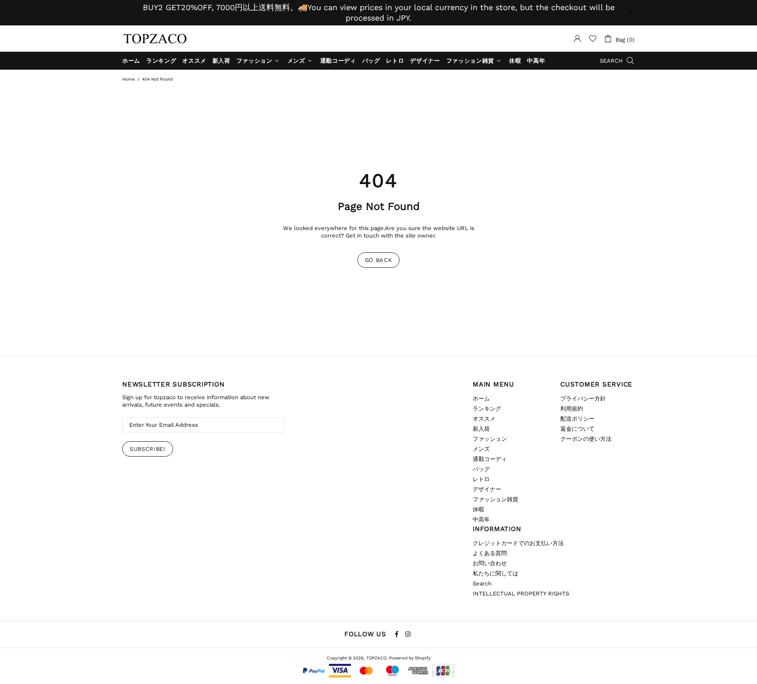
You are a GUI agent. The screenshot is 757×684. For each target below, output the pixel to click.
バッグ (481, 469)
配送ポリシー (577, 418)
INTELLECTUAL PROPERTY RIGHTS (521, 593)
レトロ (481, 479)
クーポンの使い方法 (586, 439)
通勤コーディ (490, 459)
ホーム (481, 398)
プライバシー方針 (583, 398)
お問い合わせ (490, 563)
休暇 (478, 509)
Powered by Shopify (410, 658)
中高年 (481, 519)
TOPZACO (155, 39)
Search (482, 583)
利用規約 (571, 408)
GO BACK (379, 260)
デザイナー (487, 489)
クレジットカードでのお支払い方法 (518, 543)
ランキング (487, 408)
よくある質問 (490, 553)
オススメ (484, 418)
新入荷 (481, 428)
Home (128, 79)
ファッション (490, 439)
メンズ (481, 449)
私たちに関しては (495, 573)
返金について (577, 428)
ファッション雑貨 (495, 499)
